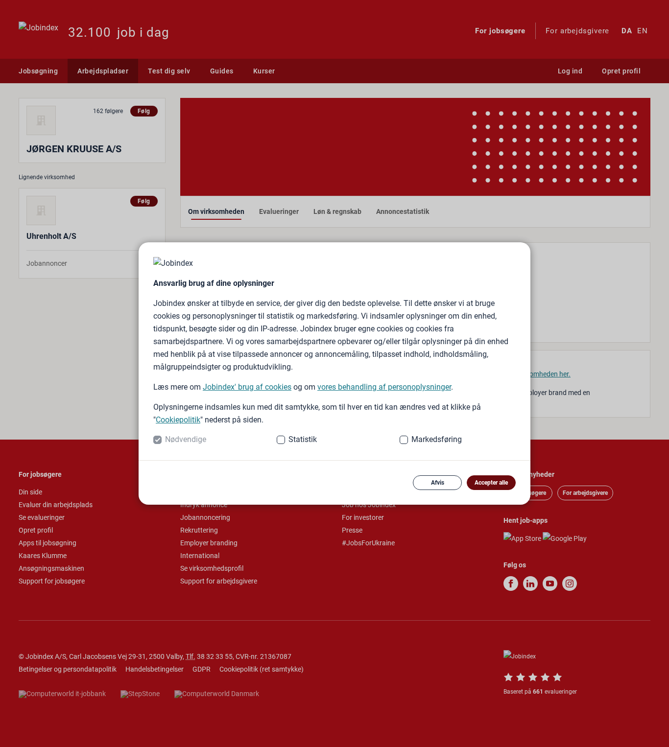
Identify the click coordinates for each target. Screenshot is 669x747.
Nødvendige (185, 439)
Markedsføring (436, 439)
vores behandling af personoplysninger (384, 387)
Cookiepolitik (178, 419)
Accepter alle (491, 482)
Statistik (302, 439)
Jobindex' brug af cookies (247, 387)
